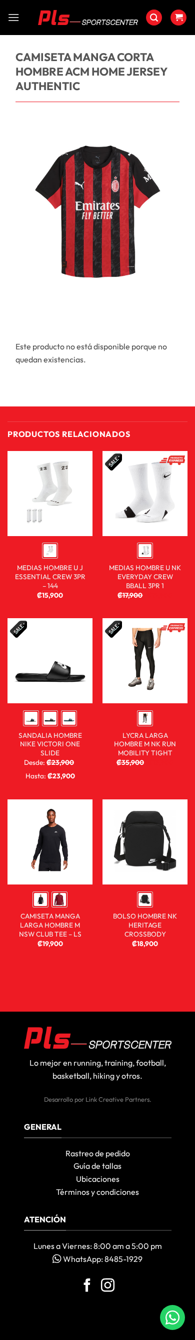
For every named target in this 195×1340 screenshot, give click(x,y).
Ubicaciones (98, 1179)
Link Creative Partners (118, 1099)
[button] (14, 17)
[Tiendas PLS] (88, 17)
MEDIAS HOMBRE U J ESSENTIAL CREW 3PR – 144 (50, 577)
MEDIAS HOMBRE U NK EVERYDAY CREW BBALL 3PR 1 (145, 577)
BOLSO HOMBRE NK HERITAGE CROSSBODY (145, 925)
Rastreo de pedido (98, 1153)
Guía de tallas (98, 1166)
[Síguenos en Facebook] (87, 1286)
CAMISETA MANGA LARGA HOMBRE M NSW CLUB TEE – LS (50, 925)
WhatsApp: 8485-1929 (102, 1259)
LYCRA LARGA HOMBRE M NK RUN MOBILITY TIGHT (145, 744)
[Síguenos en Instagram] (107, 1286)
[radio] (50, 550)
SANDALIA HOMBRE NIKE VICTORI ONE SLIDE (50, 744)
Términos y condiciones (97, 1192)
